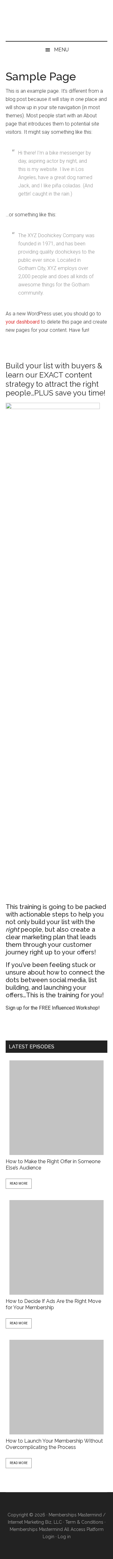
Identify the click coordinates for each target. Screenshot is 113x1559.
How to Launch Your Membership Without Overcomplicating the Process (54, 1444)
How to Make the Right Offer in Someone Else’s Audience (53, 1164)
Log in (64, 1536)
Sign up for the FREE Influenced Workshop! (53, 1008)
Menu (61, 50)
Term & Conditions (84, 1522)
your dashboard (23, 322)
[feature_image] (56, 1108)
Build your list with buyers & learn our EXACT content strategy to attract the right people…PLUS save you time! (55, 379)
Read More (19, 1183)
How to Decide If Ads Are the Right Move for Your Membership (53, 1304)
